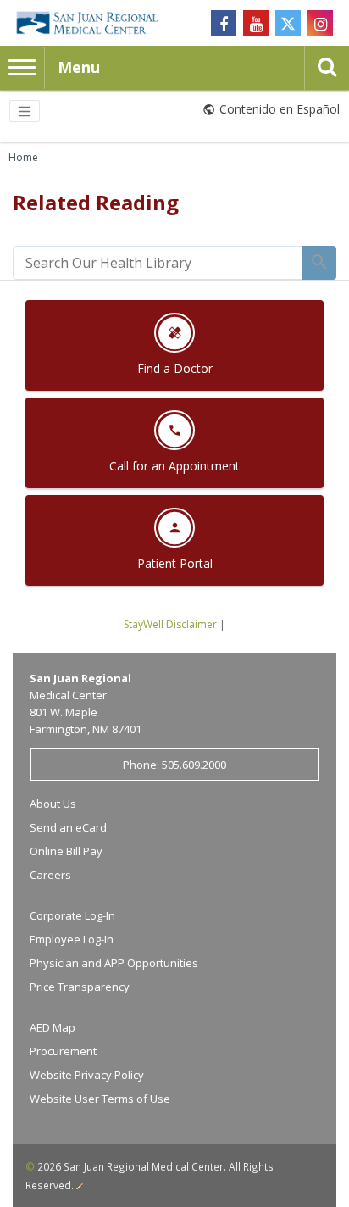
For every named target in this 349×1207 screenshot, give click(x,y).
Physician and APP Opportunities (114, 963)
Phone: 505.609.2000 (174, 764)
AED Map (52, 1027)
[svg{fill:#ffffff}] (288, 23)
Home (23, 157)
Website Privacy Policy (87, 1074)
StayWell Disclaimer (170, 624)
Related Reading (96, 202)
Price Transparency (80, 986)
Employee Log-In (72, 939)
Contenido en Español (279, 109)
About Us (53, 803)
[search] (157, 263)
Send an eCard (68, 827)
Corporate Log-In (72, 915)
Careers (50, 874)
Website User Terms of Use (100, 1098)
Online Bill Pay (66, 851)
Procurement (63, 1051)
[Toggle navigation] (24, 111)
